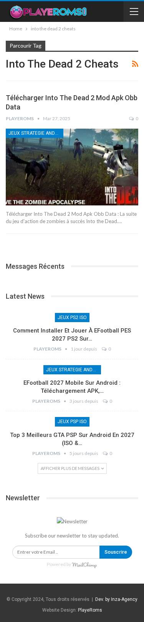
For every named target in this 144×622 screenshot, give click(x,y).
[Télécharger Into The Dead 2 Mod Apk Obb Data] (72, 167)
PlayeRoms (90, 610)
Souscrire (115, 552)
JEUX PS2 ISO (72, 317)
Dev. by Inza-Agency (116, 599)
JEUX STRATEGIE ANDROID (35, 133)
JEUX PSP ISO (72, 421)
